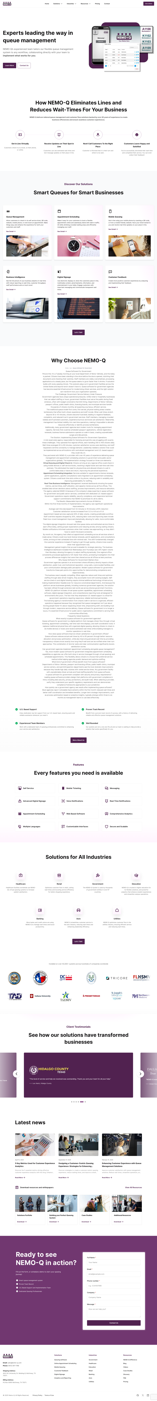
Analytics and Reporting (62, 1378)
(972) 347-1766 (13, 1366)
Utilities (91, 1382)
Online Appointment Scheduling (65, 1363)
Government (93, 1360)
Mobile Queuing (59, 1367)
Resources (84, 4)
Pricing (97, 4)
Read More (19, 1177)
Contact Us (24, 65)
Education (92, 1367)
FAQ (124, 1378)
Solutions (56, 4)
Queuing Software (60, 1360)
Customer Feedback (61, 1371)
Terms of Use (49, 1395)
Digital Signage (59, 1374)
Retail (91, 1371)
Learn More (9, 65)
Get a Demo (148, 3)
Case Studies (87, 1215)
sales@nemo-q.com (14, 1363)
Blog (124, 1363)
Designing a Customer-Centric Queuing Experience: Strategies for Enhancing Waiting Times (76, 1166)
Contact (107, 4)
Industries (70, 4)
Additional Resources (122, 1215)
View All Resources (133, 1187)
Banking (91, 1374)
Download (20, 1222)
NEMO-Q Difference (130, 1360)
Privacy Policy (37, 1395)
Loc (71, 368)
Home (47, 4)
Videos (125, 1367)
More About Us (78, 740)
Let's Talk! (78, 332)
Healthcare (92, 1363)
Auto (90, 1378)
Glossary (126, 1374)
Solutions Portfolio (24, 1215)
